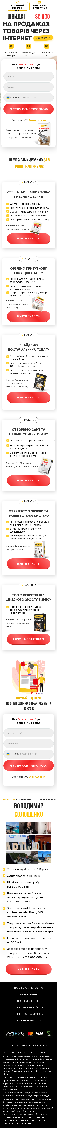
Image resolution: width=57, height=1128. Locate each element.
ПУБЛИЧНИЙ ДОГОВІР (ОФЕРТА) (28, 988)
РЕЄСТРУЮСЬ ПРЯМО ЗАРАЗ (28, 109)
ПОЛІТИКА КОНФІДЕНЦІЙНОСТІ (28, 1007)
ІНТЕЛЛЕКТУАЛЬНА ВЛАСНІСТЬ (28, 1014)
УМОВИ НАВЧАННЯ (28, 994)
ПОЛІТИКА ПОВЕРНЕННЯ (28, 1001)
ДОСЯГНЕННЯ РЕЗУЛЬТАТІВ (29, 1020)
